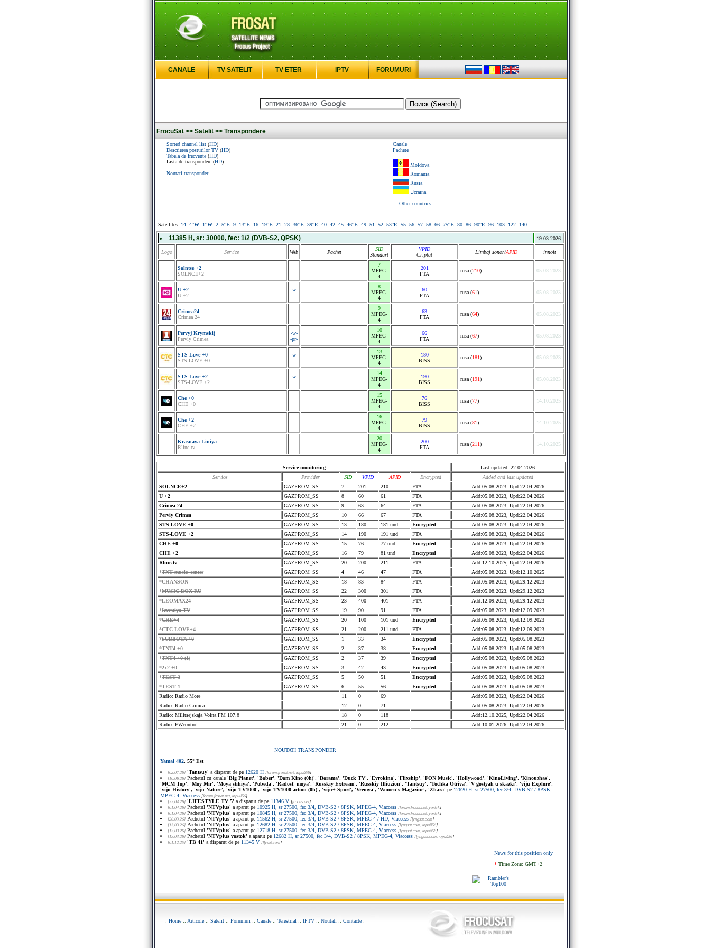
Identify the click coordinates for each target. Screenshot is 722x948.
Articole (195, 921)
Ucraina (418, 192)
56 (411, 224)
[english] (510, 72)
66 (437, 224)
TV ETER (288, 70)
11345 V (250, 842)
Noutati (329, 921)
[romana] (492, 72)
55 (403, 224)
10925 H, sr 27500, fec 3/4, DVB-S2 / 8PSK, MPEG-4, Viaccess (326, 807)
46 (352, 224)
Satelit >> (209, 131)
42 (332, 224)
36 (298, 224)
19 (267, 224)
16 (255, 224)
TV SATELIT (234, 70)
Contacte (352, 921)
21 (278, 224)
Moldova (419, 165)
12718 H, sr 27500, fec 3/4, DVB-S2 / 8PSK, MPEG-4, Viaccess (326, 830)
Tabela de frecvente (186, 156)
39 (312, 224)
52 (380, 224)
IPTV (342, 70)
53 (391, 224)
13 (244, 224)
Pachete (401, 150)
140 (523, 224)
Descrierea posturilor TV (192, 150)
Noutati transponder (187, 173)
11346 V (280, 801)
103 (501, 224)
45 (341, 224)
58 (428, 224)
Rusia (416, 183)
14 (183, 224)
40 (324, 224)
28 (287, 224)
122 (512, 224)
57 (420, 224)
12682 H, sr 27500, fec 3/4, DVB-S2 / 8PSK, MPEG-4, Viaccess (326, 824)
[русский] (473, 72)
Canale (400, 144)
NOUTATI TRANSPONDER (305, 750)
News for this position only (523, 853)
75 (448, 224)
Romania (419, 174)
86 (468, 224)
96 (491, 224)
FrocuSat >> (174, 131)
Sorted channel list (186, 144)
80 (459, 224)
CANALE (181, 70)
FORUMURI (393, 70)
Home (175, 921)
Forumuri (240, 921)
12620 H (254, 772)
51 (372, 224)
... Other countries (412, 203)
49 (363, 224)
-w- (294, 290)
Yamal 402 (172, 761)
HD (213, 144)
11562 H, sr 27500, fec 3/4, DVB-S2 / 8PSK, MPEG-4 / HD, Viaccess (333, 819)
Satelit (217, 921)
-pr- (294, 339)
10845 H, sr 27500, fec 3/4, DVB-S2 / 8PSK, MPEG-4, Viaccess (326, 813)
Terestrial (287, 921)
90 (479, 224)
